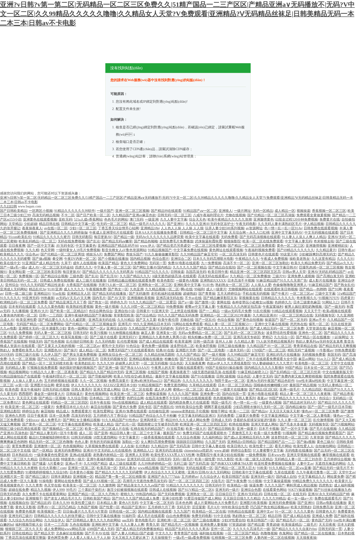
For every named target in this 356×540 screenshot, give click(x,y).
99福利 (199, 289)
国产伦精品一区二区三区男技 (62, 254)
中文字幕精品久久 (311, 476)
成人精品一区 (285, 211)
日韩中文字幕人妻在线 (208, 446)
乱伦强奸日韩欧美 (79, 341)
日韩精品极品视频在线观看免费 (131, 280)
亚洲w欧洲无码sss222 (146, 381)
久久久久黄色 (304, 511)
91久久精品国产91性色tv (120, 420)
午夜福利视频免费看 (260, 250)
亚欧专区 (145, 407)
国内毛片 (99, 298)
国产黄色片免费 (124, 407)
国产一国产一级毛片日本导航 (330, 407)
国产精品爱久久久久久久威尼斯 (62, 320)
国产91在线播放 (203, 376)
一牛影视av (324, 350)
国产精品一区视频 (52, 398)
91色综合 (133, 346)
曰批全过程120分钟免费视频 (296, 219)
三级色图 (76, 276)
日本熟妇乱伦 (22, 455)
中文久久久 (163, 533)
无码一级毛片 (183, 459)
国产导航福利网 (100, 376)
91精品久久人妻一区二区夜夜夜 (54, 372)
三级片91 (279, 276)
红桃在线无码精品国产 (147, 429)
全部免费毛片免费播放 (176, 241)
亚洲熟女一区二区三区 (155, 285)
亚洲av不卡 (317, 320)
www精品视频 (148, 468)
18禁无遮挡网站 (105, 437)
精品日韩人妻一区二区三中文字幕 (135, 433)
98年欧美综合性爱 (188, 407)
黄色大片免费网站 (133, 263)
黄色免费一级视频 (155, 346)
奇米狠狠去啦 (324, 241)
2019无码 (7, 354)
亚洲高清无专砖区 (246, 337)
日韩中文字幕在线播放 (103, 516)
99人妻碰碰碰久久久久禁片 (272, 363)
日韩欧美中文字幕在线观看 (252, 472)
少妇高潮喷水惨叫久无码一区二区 (258, 407)
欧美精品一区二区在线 (209, 511)
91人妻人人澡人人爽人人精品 (304, 237)
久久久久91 (345, 259)
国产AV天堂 (116, 298)
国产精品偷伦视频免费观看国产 (321, 433)
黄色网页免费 (57, 538)
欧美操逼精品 (291, 524)
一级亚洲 (151, 219)
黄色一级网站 (78, 328)
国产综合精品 (146, 315)
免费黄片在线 (329, 219)
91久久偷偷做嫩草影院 (161, 254)
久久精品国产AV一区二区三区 (269, 346)
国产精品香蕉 (343, 394)
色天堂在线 (52, 485)
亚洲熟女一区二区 (200, 494)
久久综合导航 (77, 398)
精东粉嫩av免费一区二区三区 (210, 337)
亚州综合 (12, 285)
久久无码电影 (105, 341)
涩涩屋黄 (198, 507)
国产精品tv (259, 411)
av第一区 (22, 385)
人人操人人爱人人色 (27, 381)
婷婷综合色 (30, 411)
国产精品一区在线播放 (313, 337)
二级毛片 (310, 524)
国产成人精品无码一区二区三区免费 (277, 328)
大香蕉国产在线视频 (81, 285)
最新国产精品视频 (303, 385)
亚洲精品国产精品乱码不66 (118, 245)
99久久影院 (225, 459)
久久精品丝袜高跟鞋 (159, 354)
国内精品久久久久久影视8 (263, 368)
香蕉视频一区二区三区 (329, 211)
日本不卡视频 (269, 429)
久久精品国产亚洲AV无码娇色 (150, 328)
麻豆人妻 (148, 333)
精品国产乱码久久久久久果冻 (187, 529)
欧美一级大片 (196, 429)
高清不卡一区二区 (236, 263)
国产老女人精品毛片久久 (62, 498)
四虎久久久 (83, 267)
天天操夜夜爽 (195, 363)
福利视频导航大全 (28, 524)
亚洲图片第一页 (12, 476)
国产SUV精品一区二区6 (196, 490)
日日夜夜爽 (16, 245)
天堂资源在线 (316, 328)
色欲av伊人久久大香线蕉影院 (229, 363)
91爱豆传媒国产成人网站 (202, 498)
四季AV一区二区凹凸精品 (56, 507)
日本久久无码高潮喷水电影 (213, 259)
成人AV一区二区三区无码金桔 (50, 267)
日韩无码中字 (215, 485)
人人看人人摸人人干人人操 (90, 538)
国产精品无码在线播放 (109, 293)
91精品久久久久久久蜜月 (51, 237)
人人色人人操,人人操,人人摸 (182, 228)
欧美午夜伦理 (168, 320)
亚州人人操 (223, 341)
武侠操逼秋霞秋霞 (208, 241)
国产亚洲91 (175, 224)
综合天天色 (197, 219)
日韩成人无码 (221, 420)
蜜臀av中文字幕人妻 (200, 307)
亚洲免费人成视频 (301, 276)
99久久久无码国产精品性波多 (42, 285)
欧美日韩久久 (237, 446)
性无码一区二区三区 (112, 224)
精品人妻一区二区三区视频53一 (228, 324)
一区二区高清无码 (232, 254)
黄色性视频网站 (96, 394)
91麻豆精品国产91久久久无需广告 (281, 280)
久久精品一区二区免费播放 (250, 276)
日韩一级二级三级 (18, 293)
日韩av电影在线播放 (331, 503)
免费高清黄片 (118, 381)
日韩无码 (164, 459)
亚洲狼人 (225, 211)
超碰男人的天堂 (127, 363)
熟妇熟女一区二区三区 (232, 285)
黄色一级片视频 (107, 307)
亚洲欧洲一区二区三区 (174, 520)
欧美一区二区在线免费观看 (262, 241)
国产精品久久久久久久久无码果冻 (107, 272)
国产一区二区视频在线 (254, 267)
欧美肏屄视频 (206, 346)
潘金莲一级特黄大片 (49, 394)
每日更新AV (103, 237)
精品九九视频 (41, 490)
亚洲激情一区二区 (47, 446)
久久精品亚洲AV (265, 315)
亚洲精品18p (149, 228)
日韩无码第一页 (330, 529)
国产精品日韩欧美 (221, 429)
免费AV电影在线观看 (183, 263)
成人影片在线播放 (322, 280)
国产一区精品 (42, 450)
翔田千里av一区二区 (230, 381)
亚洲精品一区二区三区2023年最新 (225, 315)
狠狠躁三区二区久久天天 (23, 529)
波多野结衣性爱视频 (281, 333)
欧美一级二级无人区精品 (254, 459)
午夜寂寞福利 (273, 307)
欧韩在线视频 (239, 424)
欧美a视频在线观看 (337, 311)
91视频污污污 (328, 298)
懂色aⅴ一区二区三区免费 (320, 411)
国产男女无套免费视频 (80, 354)
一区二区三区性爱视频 (209, 245)
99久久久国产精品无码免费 (178, 315)
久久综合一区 (284, 337)
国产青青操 (206, 293)
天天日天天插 (26, 398)
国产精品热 (172, 381)
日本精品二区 (99, 398)
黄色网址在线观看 (35, 402)
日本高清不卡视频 (241, 280)
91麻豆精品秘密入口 (253, 372)
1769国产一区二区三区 (269, 350)
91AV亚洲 (54, 289)
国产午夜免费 (236, 481)
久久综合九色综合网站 (25, 520)
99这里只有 (288, 254)
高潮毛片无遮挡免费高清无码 (145, 481)
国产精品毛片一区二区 (293, 520)
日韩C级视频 (225, 376)
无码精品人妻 (15, 368)
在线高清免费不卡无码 (162, 398)
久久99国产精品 (95, 463)
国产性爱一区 (109, 507)
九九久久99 (105, 363)
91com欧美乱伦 (19, 237)
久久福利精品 (212, 437)
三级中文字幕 (325, 293)
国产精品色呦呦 (146, 241)
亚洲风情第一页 (152, 420)
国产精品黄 (256, 524)
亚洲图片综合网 (42, 385)
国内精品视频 (140, 259)
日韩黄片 (143, 311)
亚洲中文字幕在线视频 (271, 324)
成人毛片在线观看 (150, 516)
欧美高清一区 (107, 468)
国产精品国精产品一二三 (276, 442)
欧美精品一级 (237, 485)
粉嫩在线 (171, 359)
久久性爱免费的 (12, 472)
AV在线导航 (175, 429)
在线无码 (299, 494)
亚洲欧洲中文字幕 (105, 524)
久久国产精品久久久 (135, 276)
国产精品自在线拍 (221, 267)
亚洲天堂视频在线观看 (304, 455)
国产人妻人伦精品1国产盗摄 (132, 533)
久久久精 (32, 250)
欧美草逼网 (183, 341)
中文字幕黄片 (129, 437)
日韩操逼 (177, 272)
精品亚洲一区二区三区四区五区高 (255, 272)
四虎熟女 (325, 485)
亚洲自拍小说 (124, 311)
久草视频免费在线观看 (102, 446)
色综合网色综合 (101, 311)
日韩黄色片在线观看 (263, 254)
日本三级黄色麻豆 (306, 302)
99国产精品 (293, 368)
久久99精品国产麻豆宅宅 (198, 254)
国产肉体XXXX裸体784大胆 (232, 463)
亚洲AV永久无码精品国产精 (328, 494)
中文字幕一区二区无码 (157, 503)
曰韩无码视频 (81, 437)
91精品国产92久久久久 (152, 272)
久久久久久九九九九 (197, 381)
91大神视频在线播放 (124, 333)
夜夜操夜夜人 (32, 228)
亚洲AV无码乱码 (249, 494)
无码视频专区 (325, 315)
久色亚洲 (136, 289)
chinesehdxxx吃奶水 (198, 450)
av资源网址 (254, 228)
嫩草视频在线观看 (335, 455)
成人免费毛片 (51, 420)
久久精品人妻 (244, 341)
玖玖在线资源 (341, 324)
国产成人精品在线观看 (156, 341)
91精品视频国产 (160, 250)
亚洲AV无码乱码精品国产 (327, 272)
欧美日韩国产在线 (235, 476)
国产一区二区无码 (293, 320)
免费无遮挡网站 (175, 385)
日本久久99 (61, 503)
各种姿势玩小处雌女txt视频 (252, 302)
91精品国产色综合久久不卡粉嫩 (152, 415)
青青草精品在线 (305, 346)
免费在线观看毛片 (327, 498)
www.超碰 (221, 450)
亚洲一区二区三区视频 (132, 211)
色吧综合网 (135, 398)
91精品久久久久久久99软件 (74, 211)
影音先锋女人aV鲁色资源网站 (124, 250)
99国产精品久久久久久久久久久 (293, 398)
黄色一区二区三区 (290, 245)
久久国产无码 (215, 442)
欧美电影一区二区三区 (312, 363)
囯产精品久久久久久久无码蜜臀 (118, 472)
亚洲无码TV (128, 337)
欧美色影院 (165, 280)
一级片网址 (242, 211)
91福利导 (129, 516)
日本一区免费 (59, 415)
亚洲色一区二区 (310, 333)
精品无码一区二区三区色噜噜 (51, 442)
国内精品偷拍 (296, 407)
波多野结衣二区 (182, 346)
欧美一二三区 (239, 411)
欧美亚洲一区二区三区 (127, 394)
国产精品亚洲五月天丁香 (67, 302)
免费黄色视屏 (25, 511)
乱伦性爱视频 (127, 341)
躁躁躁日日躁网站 (189, 442)
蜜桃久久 (127, 494)
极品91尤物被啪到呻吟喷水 (49, 437)
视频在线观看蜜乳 (190, 368)
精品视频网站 (18, 372)
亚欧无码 (65, 219)
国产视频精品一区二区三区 (62, 429)
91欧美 (262, 468)
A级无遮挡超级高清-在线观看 (174, 276)
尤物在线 (186, 320)
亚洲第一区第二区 (81, 468)
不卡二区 (68, 215)
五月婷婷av (189, 476)
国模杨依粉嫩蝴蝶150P (271, 385)
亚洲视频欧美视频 (140, 298)
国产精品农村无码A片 (299, 402)
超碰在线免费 (18, 490)
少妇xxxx (32, 420)
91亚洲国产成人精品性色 (40, 263)
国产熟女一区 (118, 289)
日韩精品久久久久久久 (278, 298)
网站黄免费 (335, 476)
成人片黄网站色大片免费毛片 (216, 503)
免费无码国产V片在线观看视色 (131, 350)
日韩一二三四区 (51, 315)
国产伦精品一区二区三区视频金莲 (90, 324)
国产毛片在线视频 (323, 429)
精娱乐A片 (94, 254)
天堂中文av (347, 472)
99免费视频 (174, 307)
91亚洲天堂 (160, 311)
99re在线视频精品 (125, 402)
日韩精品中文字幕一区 (78, 224)
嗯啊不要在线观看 (217, 407)
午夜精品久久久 (247, 259)
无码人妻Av (127, 468)
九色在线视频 (80, 524)
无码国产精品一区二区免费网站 (40, 324)
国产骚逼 (39, 463)
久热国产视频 (87, 507)
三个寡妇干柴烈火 (91, 490)
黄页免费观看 (22, 446)
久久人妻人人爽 (132, 524)
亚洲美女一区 (166, 333)
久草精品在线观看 (202, 385)
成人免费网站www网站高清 (64, 529)
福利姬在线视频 (211, 533)
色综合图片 (160, 259)
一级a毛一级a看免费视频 (191, 538)
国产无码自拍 (215, 359)
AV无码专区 (65, 245)
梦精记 (267, 337)
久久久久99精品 (274, 498)
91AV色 (208, 285)
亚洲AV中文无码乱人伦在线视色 (107, 450)
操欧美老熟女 (299, 259)
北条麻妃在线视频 (69, 533)
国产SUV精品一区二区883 (56, 359)
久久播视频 (20, 311)
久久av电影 (8, 328)
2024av (120, 459)
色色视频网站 (223, 398)
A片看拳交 (55, 463)
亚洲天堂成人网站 (106, 389)
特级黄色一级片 (73, 459)
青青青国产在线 (186, 533)
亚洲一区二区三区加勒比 (270, 263)
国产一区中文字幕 (40, 245)
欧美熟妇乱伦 (85, 363)
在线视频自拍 (18, 503)
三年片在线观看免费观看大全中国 (271, 359)
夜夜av (262, 398)
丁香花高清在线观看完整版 (25, 538)
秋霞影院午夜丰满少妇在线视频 (220, 455)
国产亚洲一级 (108, 368)
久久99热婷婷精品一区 (155, 463)
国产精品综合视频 (54, 276)
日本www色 (276, 455)
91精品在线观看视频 (287, 311)
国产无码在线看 (191, 359)
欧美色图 (12, 389)
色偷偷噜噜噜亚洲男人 (290, 285)
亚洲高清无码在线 (169, 298)
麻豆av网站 (306, 359)
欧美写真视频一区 (74, 337)
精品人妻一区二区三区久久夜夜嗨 (306, 394)
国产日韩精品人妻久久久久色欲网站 (93, 520)
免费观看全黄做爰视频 (313, 215)
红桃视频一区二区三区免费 (231, 538)
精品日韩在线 (49, 224)
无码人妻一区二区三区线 (52, 333)
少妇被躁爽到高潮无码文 (317, 254)
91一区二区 (283, 511)
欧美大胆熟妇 (301, 507)
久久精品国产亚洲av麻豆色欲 (134, 215)
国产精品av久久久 (339, 263)
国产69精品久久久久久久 (295, 250)
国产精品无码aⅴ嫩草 (117, 241)
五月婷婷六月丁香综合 (110, 415)
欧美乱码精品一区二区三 (37, 241)
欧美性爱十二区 (261, 446)
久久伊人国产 (51, 354)
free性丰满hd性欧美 (310, 381)
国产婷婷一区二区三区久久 (39, 337)
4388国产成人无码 (100, 529)
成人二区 (86, 433)
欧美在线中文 (10, 263)
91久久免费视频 (20, 333)
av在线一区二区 (56, 228)
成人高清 (211, 389)
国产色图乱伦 (163, 407)
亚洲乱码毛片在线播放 (283, 354)
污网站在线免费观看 (187, 324)
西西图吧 (25, 394)
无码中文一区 (185, 328)
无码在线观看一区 (199, 468)
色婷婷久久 (283, 302)
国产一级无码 (335, 307)
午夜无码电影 (246, 224)
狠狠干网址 (219, 411)
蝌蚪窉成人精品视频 (301, 485)
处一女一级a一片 (300, 498)
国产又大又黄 (146, 320)
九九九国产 (181, 511)
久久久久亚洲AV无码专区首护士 (210, 224)
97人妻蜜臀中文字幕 (268, 450)
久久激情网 (106, 485)
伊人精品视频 (313, 224)
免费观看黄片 (81, 411)
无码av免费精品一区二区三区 (200, 333)
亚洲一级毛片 (289, 389)
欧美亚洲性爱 (26, 320)
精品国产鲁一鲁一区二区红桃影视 (120, 476)
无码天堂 (183, 507)
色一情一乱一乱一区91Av (283, 228)
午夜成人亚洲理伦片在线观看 (111, 232)
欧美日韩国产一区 (260, 520)
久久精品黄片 (326, 250)
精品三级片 (235, 359)
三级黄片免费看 (247, 415)
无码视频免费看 (313, 354)
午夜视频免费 (96, 289)
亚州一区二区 (221, 529)
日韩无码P (80, 333)
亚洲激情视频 (316, 245)
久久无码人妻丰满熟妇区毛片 (280, 224)
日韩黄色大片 (326, 511)
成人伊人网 (162, 389)
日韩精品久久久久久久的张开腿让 (59, 516)
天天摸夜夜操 (306, 538)
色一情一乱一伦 (245, 402)
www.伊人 (147, 245)
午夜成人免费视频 (274, 259)
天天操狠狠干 (161, 538)
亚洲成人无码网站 (13, 289)
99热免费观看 (345, 350)
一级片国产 (105, 211)
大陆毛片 (217, 481)
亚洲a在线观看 (80, 455)
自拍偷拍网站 (325, 446)
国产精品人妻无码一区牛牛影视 (53, 433)
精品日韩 (274, 516)
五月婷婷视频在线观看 (61, 381)
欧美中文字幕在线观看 (202, 237)
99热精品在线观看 (241, 511)
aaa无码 (127, 520)
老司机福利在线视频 (166, 293)
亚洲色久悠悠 (15, 415)
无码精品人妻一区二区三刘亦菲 (298, 459)
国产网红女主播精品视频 (81, 420)
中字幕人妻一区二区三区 (112, 267)
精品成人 (63, 411)
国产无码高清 (180, 446)
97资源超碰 (237, 524)
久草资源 (317, 437)
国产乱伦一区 (125, 424)
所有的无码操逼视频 (105, 442)
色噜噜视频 (268, 533)
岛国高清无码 (196, 272)
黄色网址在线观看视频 (226, 250)
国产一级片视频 (213, 354)
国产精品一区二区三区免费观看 (251, 245)
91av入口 (323, 359)
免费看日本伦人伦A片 (72, 407)
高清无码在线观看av (213, 276)
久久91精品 (125, 320)
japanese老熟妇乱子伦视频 (189, 411)
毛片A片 (213, 507)
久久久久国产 (274, 485)
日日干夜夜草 (37, 415)
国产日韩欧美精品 (13, 211)
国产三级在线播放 (206, 520)
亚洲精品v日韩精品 (241, 442)
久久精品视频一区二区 (162, 289)
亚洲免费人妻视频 (213, 524)
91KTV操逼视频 (300, 490)
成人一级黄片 (216, 289)
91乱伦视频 (261, 311)
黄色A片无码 (128, 503)
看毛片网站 (283, 446)
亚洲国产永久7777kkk (163, 476)
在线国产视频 (157, 372)
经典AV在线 (165, 350)
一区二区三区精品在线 (296, 315)
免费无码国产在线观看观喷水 (205, 433)
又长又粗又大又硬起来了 (130, 538)
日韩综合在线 (49, 459)
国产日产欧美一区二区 (93, 215)
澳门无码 (136, 219)
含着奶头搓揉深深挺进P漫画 (254, 420)
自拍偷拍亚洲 (158, 411)
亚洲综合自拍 (116, 328)
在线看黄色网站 (274, 490)
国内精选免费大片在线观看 (189, 402)
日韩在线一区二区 (277, 494)
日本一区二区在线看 (137, 389)
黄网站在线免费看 (67, 481)
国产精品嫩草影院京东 (220, 298)
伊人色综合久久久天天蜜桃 (165, 472)
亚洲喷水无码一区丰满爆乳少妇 (42, 328)
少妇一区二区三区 (82, 228)
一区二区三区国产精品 (242, 533)
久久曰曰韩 (8, 206)
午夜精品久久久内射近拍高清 (239, 307)
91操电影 (46, 481)
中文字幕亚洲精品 (274, 415)
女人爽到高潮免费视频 (158, 442)
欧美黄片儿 (343, 481)
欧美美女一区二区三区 (80, 485)
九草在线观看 (284, 472)
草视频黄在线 (249, 298)
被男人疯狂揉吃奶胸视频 (304, 307)
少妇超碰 (30, 224)
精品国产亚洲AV (133, 507)
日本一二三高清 (56, 524)
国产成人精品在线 (296, 516)
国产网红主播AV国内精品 (152, 267)
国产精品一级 (124, 237)
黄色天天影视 (25, 507)
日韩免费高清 (323, 507)
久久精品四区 (312, 389)
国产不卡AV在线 (97, 533)
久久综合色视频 (188, 437)
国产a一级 (185, 302)
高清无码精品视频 (45, 215)
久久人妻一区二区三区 (294, 420)
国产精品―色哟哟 (312, 289)
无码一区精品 (263, 211)
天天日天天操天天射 (284, 411)
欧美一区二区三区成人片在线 (107, 429)
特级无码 (35, 341)
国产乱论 (93, 241)
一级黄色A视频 (187, 280)
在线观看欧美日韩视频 (281, 289)
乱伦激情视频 (323, 420)
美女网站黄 (16, 272)
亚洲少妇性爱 (172, 498)
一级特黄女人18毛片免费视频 (78, 250)
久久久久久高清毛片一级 (251, 529)
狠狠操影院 (232, 241)
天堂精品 (15, 224)
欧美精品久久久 (12, 254)
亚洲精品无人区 (79, 293)
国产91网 (335, 289)
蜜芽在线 (62, 385)
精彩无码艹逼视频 (301, 350)
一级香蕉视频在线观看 (158, 437)
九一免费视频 (211, 263)
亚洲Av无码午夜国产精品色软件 (270, 381)
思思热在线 (298, 324)
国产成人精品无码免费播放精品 (139, 529)
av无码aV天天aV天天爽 (73, 298)
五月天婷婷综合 (229, 293)
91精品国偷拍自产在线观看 (20, 376)
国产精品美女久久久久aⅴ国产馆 (140, 485)
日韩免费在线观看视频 (321, 228)
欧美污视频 (98, 333)
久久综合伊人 (210, 476)
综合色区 (176, 363)
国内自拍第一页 (234, 394)
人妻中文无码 (262, 376)
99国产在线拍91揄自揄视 (224, 368)
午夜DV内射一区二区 (80, 259)
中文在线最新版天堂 (337, 372)
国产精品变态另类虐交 (173, 245)
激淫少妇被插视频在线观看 (127, 490)
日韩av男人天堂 (294, 272)
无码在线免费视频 (71, 241)
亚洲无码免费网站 (67, 450)
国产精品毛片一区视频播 (179, 524)
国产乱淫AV (109, 276)
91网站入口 (330, 302)
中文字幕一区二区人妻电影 (311, 415)
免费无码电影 (202, 516)
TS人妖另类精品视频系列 (275, 341)
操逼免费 (256, 485)
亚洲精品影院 (10, 411)
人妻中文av (305, 463)
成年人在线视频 (85, 263)
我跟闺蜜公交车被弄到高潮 (157, 424)
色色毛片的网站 (116, 219)
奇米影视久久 (306, 298)
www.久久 (7, 398)
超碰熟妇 (190, 293)
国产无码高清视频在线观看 (260, 237)
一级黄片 (47, 407)
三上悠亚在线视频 (183, 311)
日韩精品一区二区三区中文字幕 (203, 232)
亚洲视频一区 (83, 476)
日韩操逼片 (74, 394)
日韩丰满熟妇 (61, 476)
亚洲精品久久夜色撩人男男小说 (162, 337)
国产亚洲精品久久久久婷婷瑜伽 (63, 232)
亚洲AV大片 (39, 311)
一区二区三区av (301, 293)
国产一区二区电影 (211, 350)
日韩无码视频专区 (113, 359)
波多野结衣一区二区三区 (289, 437)
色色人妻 (81, 442)
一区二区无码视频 (154, 363)
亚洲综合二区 (181, 259)
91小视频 (255, 481)
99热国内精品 (146, 494)
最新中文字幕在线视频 (172, 376)
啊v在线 (187, 289)
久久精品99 (159, 446)
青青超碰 (273, 524)
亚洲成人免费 (322, 516)
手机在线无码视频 (256, 293)
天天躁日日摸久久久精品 (241, 498)
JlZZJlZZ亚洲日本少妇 (120, 385)
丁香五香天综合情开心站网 (118, 228)
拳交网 (57, 259)
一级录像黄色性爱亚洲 (51, 455)
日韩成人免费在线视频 (57, 280)
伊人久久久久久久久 (86, 385)
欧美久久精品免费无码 (308, 263)
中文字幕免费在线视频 (190, 250)
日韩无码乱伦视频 (56, 389)
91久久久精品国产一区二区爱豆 (152, 302)
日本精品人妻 (107, 503)
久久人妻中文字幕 (173, 219)
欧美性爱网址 (103, 411)
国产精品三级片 (37, 476)
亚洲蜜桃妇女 (338, 245)
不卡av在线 (193, 298)
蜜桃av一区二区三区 (188, 389)
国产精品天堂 (44, 533)
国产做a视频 (41, 259)
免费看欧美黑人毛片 (27, 350)
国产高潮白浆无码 (329, 276)
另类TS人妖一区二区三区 (117, 285)
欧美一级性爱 (205, 459)
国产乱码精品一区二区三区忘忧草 (295, 372)
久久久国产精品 (188, 354)
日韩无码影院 (82, 237)
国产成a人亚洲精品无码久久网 (246, 437)
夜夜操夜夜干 (180, 372)
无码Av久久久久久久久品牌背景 (160, 237)
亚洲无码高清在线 (168, 450)
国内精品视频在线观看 (155, 511)
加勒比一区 (130, 442)
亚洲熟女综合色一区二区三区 (120, 354)
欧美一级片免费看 (267, 433)
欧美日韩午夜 (218, 272)
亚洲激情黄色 (263, 219)
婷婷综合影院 (241, 450)
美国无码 (334, 354)
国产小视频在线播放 (113, 259)
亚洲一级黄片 (247, 429)
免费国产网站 (114, 254)
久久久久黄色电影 (50, 307)
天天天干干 (312, 311)
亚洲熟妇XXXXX (213, 280)
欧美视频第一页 (49, 511)
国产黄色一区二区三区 (39, 424)
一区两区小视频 (41, 211)
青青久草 (152, 524)
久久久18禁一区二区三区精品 (142, 307)
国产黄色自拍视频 (249, 320)
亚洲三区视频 (135, 372)
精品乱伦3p (37, 289)
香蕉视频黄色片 (12, 485)
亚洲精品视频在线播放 (146, 359)
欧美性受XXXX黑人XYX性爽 (173, 455)
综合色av (32, 254)
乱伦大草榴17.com (52, 468)
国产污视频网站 (342, 424)
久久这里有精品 (323, 259)
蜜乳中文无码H (113, 346)
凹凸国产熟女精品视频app (269, 507)
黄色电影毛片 (145, 520)
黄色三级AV (326, 442)
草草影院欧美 (124, 315)
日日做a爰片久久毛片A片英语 (85, 511)
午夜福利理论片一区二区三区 (64, 376)
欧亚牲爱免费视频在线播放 (274, 463)
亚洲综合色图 (251, 490)
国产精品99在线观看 (166, 211)
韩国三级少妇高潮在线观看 (20, 429)
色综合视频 (225, 320)
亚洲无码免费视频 (282, 503)
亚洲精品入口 (143, 450)
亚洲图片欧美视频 (253, 503)
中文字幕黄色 (86, 245)
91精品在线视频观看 (196, 398)
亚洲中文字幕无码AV (287, 232)
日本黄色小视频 (81, 472)
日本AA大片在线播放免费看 (156, 232)
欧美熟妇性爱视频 (79, 307)
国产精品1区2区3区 (263, 389)
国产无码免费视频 (171, 494)
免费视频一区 (29, 276)
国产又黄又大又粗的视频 (56, 346)
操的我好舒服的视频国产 (78, 368)
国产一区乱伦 (205, 320)
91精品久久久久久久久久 (184, 485)
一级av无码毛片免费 (236, 311)
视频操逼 (303, 211)
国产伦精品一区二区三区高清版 (271, 215)
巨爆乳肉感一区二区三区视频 (321, 267)
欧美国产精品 (108, 263)
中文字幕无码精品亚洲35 (196, 415)
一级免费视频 (256, 455)
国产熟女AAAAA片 (134, 368)
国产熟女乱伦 (344, 285)
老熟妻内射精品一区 (108, 455)
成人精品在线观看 (153, 402)
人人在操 (127, 446)
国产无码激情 (139, 293)
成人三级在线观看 (122, 463)
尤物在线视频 (235, 215)
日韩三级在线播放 (231, 346)
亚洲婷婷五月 (88, 359)
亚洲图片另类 (186, 350)
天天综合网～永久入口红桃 (249, 232)
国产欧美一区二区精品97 (68, 311)
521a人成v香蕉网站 (88, 219)
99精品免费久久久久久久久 (312, 481)
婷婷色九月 (118, 302)
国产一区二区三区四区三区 (189, 481)
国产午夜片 (279, 293)
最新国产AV (172, 433)
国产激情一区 (205, 302)
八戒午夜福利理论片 (208, 215)
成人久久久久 (74, 289)
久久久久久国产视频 (183, 394)
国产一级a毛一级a (13, 267)
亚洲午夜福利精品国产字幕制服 (88, 315)
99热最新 (47, 298)
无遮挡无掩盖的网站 (330, 463)
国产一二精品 (209, 311)
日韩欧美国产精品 (96, 498)
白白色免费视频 (178, 516)
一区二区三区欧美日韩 (44, 272)
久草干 (66, 263)
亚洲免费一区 (210, 394)
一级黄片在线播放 (233, 389)
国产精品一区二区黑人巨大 (235, 468)
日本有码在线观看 (22, 307)
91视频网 (289, 433)
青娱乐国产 (134, 254)
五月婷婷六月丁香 (161, 507)
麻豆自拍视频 (101, 407)
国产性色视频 (54, 341)
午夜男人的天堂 (163, 368)
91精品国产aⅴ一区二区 (200, 211)
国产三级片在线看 (103, 337)
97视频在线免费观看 (42, 368)
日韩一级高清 (203, 341)
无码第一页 (157, 263)
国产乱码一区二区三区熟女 (244, 333)
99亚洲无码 (30, 298)
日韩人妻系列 (81, 389)
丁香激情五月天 (240, 433)
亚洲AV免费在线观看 (131, 411)
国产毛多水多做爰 (293, 424)
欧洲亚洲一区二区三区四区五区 (203, 424)
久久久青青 (33, 485)
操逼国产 (271, 320)
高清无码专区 (81, 415)
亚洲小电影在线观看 (263, 394)
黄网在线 (223, 302)
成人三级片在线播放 (91, 280)
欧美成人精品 (103, 424)
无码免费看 (229, 237)
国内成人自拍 (286, 476)
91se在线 (58, 293)
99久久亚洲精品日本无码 (151, 324)
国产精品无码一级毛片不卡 (333, 468)
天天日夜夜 (327, 524)
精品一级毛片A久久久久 (147, 224)
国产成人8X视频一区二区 (102, 481)
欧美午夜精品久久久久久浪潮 (230, 219)
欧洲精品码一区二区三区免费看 (23, 302)
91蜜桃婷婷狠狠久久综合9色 (46, 472)
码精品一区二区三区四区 (69, 402)
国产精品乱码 (41, 503)
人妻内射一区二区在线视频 (274, 538)
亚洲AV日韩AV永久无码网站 (208, 472)
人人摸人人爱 (261, 285)
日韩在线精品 (22, 533)
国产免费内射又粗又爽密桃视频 (298, 376)
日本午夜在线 (100, 402)
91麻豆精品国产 (320, 285)
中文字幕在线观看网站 (75, 424)
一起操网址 (340, 337)
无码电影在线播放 (298, 450)
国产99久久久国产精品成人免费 (136, 498)
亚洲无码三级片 (20, 516)
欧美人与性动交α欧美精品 (134, 376)
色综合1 (325, 398)
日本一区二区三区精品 (235, 385)
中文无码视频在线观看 (321, 232)
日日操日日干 (225, 494)
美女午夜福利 (30, 389)
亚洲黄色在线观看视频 (40, 219)
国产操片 (70, 350)
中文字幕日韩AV (285, 267)
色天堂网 (47, 250)
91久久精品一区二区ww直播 (290, 468)
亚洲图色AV (53, 350)
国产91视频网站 (172, 468)
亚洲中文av (264, 511)
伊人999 (58, 490)
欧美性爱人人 (303, 446)
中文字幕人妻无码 (298, 241)
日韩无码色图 (10, 494)
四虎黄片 (347, 298)
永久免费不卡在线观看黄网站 (44, 494)
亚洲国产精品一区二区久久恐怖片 (93, 494)
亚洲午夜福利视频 (100, 459)
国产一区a (97, 328)
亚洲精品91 (42, 293)
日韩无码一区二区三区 (174, 215)
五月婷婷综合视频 (337, 459)
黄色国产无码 (321, 520)
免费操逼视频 (156, 394)
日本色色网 (183, 503)
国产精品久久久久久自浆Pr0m (294, 529)
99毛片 (71, 490)
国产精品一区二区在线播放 (315, 533)
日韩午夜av (346, 250)
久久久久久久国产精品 (190, 267)
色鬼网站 (286, 533)
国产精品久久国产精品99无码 (102, 372)
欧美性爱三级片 (83, 503)
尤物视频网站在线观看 (245, 289)
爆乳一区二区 (319, 324)
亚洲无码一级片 (262, 476)
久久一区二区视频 (22, 359)
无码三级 (180, 463)
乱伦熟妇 (142, 446)
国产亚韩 (101, 433)
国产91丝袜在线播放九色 (332, 490)
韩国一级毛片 (221, 402)
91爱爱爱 (118, 398)
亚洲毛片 (125, 324)
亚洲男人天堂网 (137, 455)
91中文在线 (222, 516)
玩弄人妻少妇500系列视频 (224, 228)
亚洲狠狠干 (33, 498)
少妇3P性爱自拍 (233, 520)
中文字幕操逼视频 (277, 481)
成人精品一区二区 (92, 350)
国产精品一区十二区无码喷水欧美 (47, 363)
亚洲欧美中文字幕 (187, 285)
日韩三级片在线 (27, 354)
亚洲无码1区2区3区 (141, 459)
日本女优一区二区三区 (321, 368)
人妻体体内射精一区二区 (18, 315)
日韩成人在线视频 (162, 490)
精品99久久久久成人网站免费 (187, 420)
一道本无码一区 (238, 350)
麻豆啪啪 (47, 411)
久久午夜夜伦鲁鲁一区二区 (316, 472)
